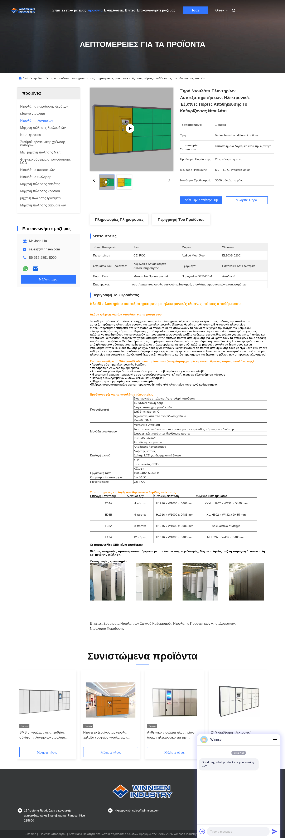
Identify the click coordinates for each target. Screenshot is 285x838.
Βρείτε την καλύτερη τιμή (201, 200)
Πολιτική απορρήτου (53, 833)
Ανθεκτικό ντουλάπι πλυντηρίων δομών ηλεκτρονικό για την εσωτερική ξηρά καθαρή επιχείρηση (173, 735)
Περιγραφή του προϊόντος (181, 219)
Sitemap (30, 833)
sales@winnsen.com (44, 249)
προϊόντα (95, 10)
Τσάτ (195, 10)
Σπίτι (56, 10)
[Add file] (202, 831)
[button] (24, 710)
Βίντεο (130, 10)
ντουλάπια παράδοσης (107, 628)
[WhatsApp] (25, 268)
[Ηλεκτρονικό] (35, 268)
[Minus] (274, 739)
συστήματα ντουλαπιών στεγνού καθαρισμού (137, 623)
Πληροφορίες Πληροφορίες (119, 219)
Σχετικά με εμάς (74, 10)
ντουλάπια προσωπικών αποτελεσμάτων (204, 623)
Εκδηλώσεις (114, 10)
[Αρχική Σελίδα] (23, 10)
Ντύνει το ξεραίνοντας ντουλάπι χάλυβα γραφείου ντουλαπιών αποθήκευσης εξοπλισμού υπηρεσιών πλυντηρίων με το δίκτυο (110, 735)
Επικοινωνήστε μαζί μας (156, 10)
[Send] (274, 831)
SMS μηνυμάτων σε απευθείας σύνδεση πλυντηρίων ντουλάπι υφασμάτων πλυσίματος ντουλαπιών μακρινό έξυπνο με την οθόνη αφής (46, 735)
